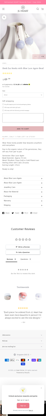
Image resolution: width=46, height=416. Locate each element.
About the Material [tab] (11, 192)
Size (3, 91)
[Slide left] (35, 56)
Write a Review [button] (24, 247)
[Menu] (3, 9)
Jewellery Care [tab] (9, 187)
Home (4, 63)
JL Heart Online (19, 370)
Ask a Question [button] (24, 252)
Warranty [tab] (7, 201)
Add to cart (23, 129)
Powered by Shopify (23, 372)
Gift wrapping (8, 101)
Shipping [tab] (7, 205)
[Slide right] (42, 56)
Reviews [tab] (10, 259)
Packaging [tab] (8, 196)
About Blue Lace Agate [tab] (13, 178)
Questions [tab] (24, 259)
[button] (37, 9)
